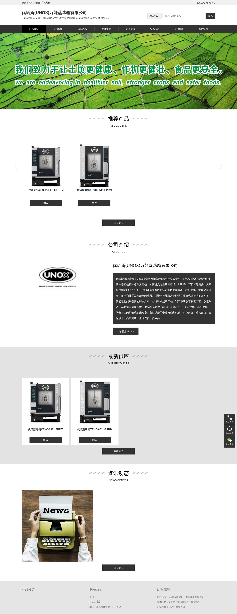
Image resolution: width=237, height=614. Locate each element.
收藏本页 (26, 2)
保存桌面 (35, 2)
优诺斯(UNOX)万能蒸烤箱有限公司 (54, 12)
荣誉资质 (130, 28)
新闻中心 (106, 28)
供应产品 (82, 28)
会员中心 (210, 2)
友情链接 (203, 28)
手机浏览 (45, 2)
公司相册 (178, 28)
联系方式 (154, 28)
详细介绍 (126, 331)
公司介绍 (58, 28)
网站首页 (33, 28)
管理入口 (180, 606)
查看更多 (118, 222)
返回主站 (201, 2)
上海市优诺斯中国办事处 (108, 606)
